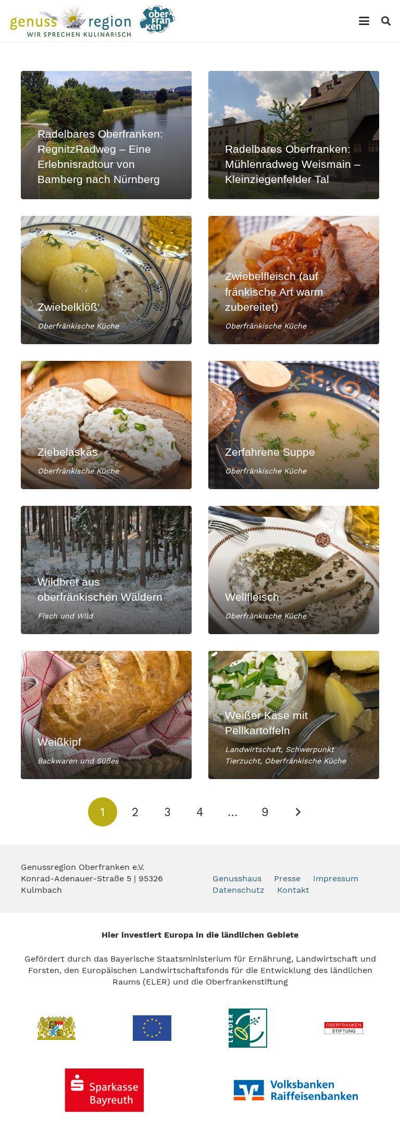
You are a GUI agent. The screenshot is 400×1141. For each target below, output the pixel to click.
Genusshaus (237, 878)
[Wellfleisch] (293, 570)
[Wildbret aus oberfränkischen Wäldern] (106, 570)
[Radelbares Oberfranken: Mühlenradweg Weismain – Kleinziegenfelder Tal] (293, 135)
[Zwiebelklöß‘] (106, 280)
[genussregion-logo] (92, 21)
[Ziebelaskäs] (106, 425)
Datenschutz (239, 890)
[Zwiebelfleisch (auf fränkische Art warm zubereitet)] (293, 280)
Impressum (335, 878)
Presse (287, 878)
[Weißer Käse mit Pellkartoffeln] (293, 715)
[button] (364, 21)
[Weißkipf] (106, 715)
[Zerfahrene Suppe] (293, 425)
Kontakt (293, 890)
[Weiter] (297, 812)
